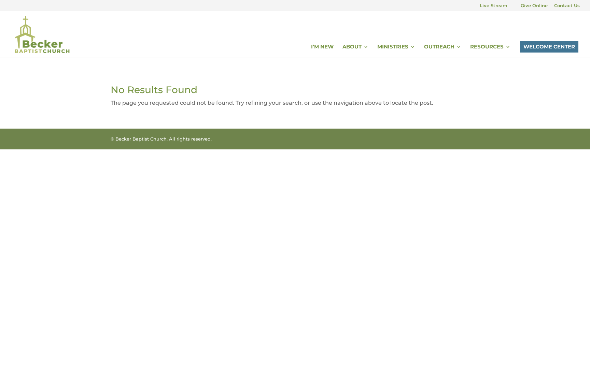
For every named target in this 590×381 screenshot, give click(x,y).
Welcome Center (549, 46)
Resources (487, 47)
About (352, 47)
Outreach (439, 47)
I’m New (322, 47)
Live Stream (493, 5)
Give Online (534, 5)
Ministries (392, 47)
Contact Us (567, 5)
